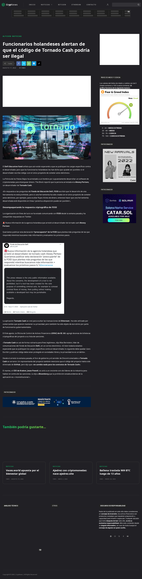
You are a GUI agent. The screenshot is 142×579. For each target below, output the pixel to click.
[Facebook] (18, 63)
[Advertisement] (119, 49)
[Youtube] (127, 536)
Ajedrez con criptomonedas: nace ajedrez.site (70, 472)
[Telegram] (34, 63)
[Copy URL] (39, 63)
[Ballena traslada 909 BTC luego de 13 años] (117, 448)
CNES (24, 68)
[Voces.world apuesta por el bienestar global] (24, 448)
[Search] (138, 5)
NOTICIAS (17, 36)
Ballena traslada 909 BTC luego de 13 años (115, 472)
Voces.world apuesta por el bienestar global (22, 472)
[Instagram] (114, 536)
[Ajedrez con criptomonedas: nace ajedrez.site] (71, 448)
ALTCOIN (7, 36)
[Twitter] (24, 63)
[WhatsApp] (29, 63)
